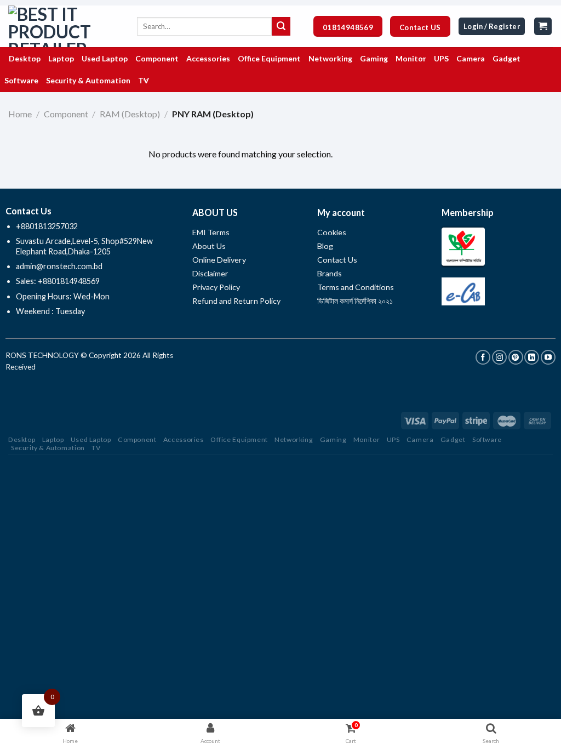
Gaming (333, 439)
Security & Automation (48, 448)
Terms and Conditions (355, 287)
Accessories (183, 439)
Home (20, 114)
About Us (209, 246)
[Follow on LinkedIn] (531, 357)
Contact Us (337, 259)
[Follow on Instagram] (499, 357)
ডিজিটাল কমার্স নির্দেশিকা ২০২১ (355, 300)
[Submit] (281, 26)
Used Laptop (91, 439)
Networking (293, 439)
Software (487, 439)
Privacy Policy (216, 287)
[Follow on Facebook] (483, 357)
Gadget (453, 439)
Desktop (21, 439)
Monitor (366, 439)
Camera (420, 439)
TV (95, 448)
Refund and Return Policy (236, 300)
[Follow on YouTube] (548, 357)
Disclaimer (211, 273)
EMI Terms (211, 232)
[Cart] (543, 27)
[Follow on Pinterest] (515, 357)
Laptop (53, 439)
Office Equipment (239, 439)
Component (66, 114)
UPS (393, 439)
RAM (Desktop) (130, 114)
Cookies (331, 232)
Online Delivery (219, 259)
